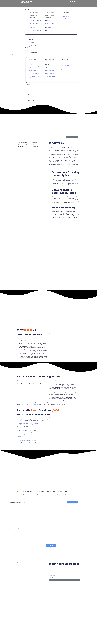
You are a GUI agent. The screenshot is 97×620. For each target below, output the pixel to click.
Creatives (29, 85)
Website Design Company (34, 14)
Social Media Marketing (34, 12)
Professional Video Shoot (51, 18)
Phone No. (35, 134)
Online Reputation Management (36, 18)
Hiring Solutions (66, 14)
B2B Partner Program (31, 100)
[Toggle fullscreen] (3, 588)
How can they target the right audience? (27, 429)
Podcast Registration (67, 12)
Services (28, 57)
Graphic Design (32, 17)
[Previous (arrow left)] (1, 589)
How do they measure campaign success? (27, 440)
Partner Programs (30, 99)
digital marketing (34, 339)
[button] (32, 417)
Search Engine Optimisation (35, 15)
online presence (35, 404)
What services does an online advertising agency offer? (30, 423)
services (66, 150)
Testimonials (30, 91)
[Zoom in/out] (1, 588)
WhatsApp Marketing (50, 12)
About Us (28, 82)
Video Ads (29, 87)
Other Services (49, 20)
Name (19, 134)
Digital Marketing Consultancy (35, 20)
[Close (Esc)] (8, 588)
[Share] (6, 588)
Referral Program (30, 101)
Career (27, 97)
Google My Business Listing (51, 14)
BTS (28, 94)
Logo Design (29, 90)
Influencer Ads (30, 88)
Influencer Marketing (50, 15)
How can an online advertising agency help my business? (31, 417)
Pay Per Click (48, 17)
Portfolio (28, 84)
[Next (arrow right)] (3, 589)
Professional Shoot (30, 93)
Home (27, 56)
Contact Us (28, 96)
